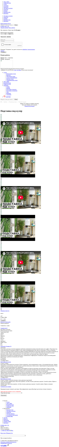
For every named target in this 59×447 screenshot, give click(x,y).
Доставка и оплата (8, 8)
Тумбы (8, 86)
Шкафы (8, 88)
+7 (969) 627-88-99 (5, 430)
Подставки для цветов (11, 90)
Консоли (8, 75)
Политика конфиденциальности (8, 442)
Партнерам (6, 420)
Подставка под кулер (6, 362)
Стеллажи (5, 5)
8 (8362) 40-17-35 (5, 26)
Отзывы (5, 10)
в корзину (3, 320)
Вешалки (8, 93)
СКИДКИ (8, 96)
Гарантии (5, 9)
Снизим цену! (4, 328)
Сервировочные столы (11, 80)
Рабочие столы (10, 79)
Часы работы (12, 27)
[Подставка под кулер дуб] (1, 181)
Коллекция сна (7, 83)
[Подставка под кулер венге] (1, 114)
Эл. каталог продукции (12, 415)
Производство (6, 12)
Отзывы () (7, 421)
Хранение (5, 7)
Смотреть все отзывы (6, 386)
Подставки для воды (11, 89)
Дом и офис (6, 1)
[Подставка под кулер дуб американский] (1, 244)
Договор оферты (10, 413)
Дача (7, 92)
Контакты (5, 13)
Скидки (5, 417)
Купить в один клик (5, 322)
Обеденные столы (10, 76)
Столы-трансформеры (11, 77)
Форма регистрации (29, 106)
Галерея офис (9, 416)
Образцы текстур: (5, 310)
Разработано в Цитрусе (6, 443)
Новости (5, 419)
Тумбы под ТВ (7, 3)
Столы (5, 4)
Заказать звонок (4, 27)
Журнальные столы (11, 73)
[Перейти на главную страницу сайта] (1, 101)
